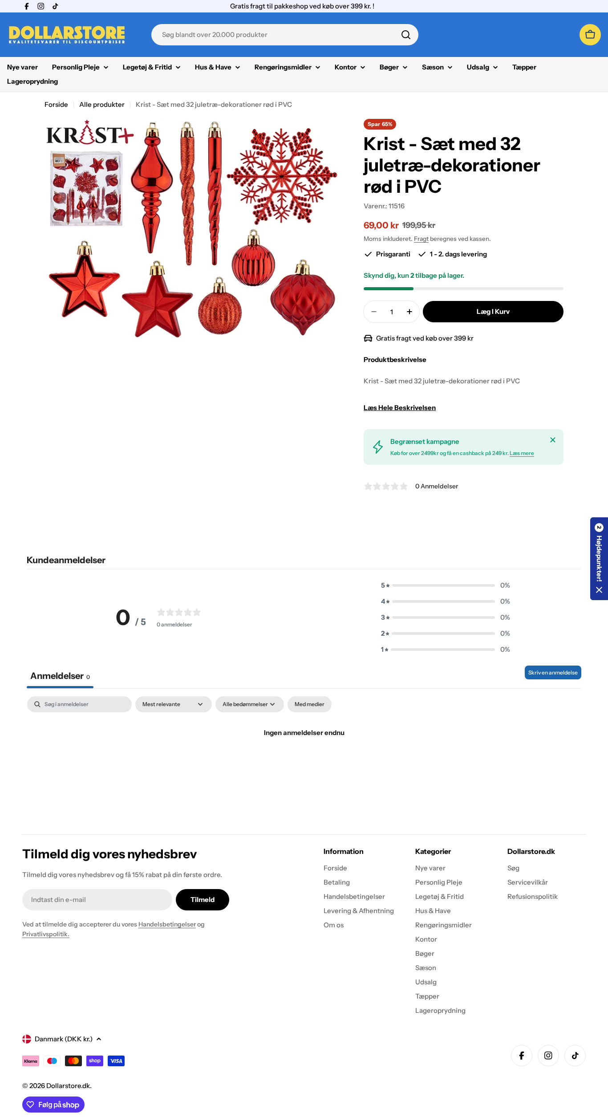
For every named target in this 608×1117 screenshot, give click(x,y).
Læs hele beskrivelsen (400, 407)
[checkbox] (310, 704)
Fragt (421, 238)
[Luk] (552, 439)
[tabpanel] (304, 763)
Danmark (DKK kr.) (64, 1039)
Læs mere (522, 453)
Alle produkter (102, 104)
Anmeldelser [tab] (60, 675)
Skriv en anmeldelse (553, 672)
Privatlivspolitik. (45, 934)
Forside (56, 104)
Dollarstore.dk (68, 1085)
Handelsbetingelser (167, 924)
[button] (445, 585)
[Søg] (406, 34)
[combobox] (284, 34)
